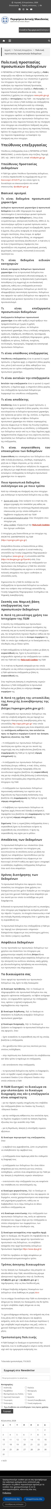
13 (24, 1439)
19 (17, 1444)
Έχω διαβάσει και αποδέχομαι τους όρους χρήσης (26, 1407)
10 (4, 1439)
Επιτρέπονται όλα (12, 1499)
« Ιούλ (4, 1460)
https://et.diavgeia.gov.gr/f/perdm (16, 559)
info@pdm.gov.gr (37, 157)
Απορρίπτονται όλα (34, 1499)
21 (31, 1444)
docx (37, 1292)
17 (4, 1444)
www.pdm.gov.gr (41, 95)
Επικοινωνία (14, 5)
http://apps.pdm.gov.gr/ (22, 723)
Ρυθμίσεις (7, 1493)
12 (17, 1439)
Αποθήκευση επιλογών (14, 1504)
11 (11, 1439)
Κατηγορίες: (7, 1384)
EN (41, 5)
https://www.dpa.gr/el (32, 1249)
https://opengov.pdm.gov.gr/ (14, 540)
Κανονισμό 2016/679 (10, 180)
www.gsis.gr (18, 556)
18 (11, 1444)
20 (24, 1444)
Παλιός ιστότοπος (29, 5)
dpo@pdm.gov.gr (21, 186)
